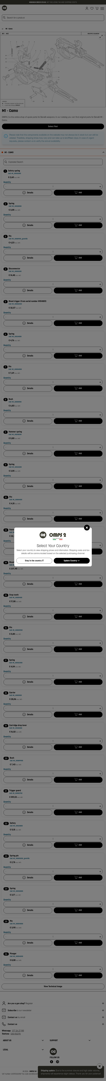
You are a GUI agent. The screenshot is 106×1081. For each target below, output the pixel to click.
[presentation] (53, 540)
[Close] (87, 527)
